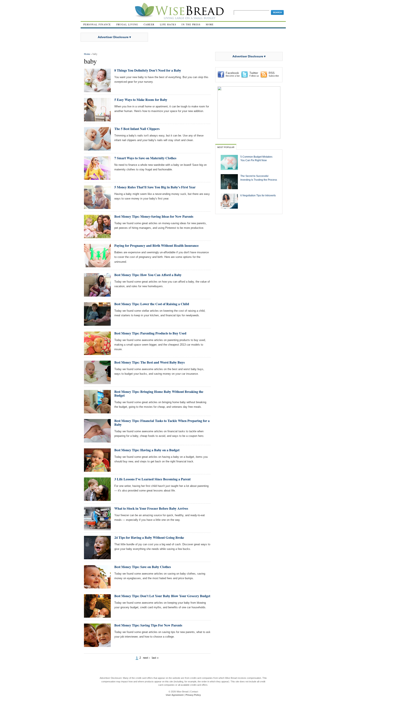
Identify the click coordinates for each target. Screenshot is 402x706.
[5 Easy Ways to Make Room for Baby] (97, 119)
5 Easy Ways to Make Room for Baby (140, 99)
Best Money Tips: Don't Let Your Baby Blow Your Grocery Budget (162, 595)
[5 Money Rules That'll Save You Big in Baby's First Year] (97, 207)
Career (149, 24)
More (210, 24)
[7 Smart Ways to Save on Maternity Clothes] (97, 178)
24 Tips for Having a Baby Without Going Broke (149, 537)
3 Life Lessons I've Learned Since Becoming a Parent (152, 479)
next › (146, 657)
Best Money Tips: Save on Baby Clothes (142, 566)
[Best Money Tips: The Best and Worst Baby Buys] (97, 382)
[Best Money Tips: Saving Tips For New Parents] (97, 645)
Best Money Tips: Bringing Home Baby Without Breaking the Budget (158, 393)
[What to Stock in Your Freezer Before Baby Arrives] (97, 528)
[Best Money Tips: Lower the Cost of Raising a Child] (97, 323)
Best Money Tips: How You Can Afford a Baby (148, 274)
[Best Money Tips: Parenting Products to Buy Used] (97, 353)
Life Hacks (168, 24)
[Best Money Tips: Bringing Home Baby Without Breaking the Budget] (97, 411)
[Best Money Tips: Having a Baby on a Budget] (97, 470)
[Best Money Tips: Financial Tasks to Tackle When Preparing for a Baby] (97, 440)
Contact (194, 691)
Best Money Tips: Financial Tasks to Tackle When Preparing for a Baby (162, 422)
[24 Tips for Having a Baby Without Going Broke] (97, 557)
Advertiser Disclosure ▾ (114, 37)
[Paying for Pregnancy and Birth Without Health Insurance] (97, 265)
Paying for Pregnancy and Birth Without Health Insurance (156, 245)
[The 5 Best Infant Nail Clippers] (97, 148)
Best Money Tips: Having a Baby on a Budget (146, 450)
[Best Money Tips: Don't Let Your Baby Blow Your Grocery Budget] (97, 615)
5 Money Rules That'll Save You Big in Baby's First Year (155, 187)
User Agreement (175, 695)
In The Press (191, 24)
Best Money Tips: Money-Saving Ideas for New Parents (153, 216)
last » (155, 657)
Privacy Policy (193, 695)
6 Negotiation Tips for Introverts (258, 195)
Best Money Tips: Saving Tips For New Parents (148, 625)
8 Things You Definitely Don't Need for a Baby (147, 70)
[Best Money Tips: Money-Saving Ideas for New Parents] (97, 236)
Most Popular (225, 147)
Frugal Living (127, 24)
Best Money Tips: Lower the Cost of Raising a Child (151, 303)
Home (87, 53)
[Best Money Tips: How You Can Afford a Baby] (97, 294)
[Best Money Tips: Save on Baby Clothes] (97, 586)
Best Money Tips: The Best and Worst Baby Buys (149, 362)
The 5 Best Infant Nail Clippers (137, 128)
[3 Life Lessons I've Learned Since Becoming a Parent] (97, 499)
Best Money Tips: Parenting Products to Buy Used (150, 333)
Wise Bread (182, 691)
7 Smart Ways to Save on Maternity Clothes (145, 158)
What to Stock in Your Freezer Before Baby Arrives (151, 508)
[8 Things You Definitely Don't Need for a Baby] (97, 90)
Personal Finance (97, 24)
